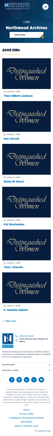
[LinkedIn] (26, 379)
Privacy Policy (26, 414)
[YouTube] (41, 379)
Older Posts (11, 321)
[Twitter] (34, 379)
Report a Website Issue (26, 426)
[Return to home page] (7, 347)
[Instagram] (19, 379)
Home (27, 22)
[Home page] (16, 9)
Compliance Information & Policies (26, 418)
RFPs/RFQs (26, 422)
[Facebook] (12, 379)
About (26, 410)
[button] (45, 7)
